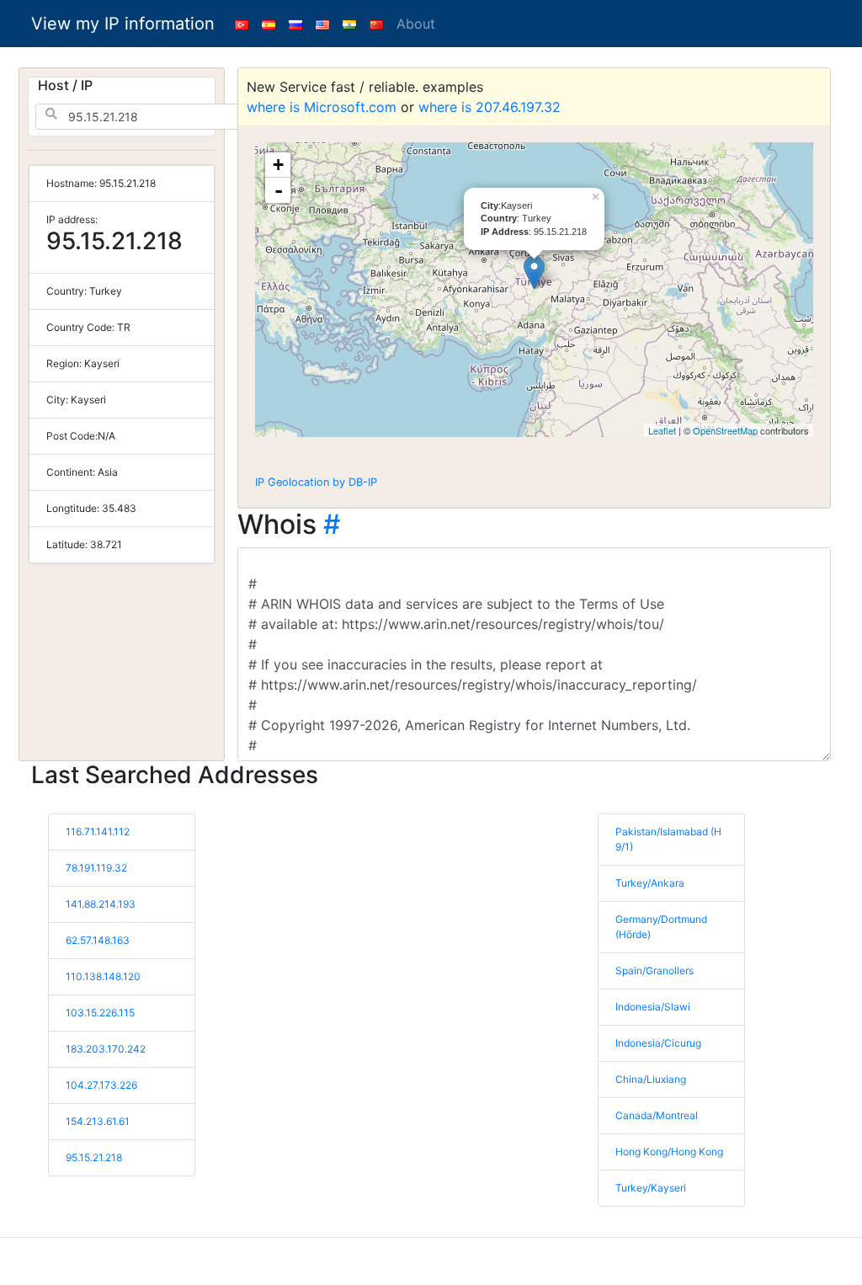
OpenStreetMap (725, 430)
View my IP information (123, 23)
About (415, 23)
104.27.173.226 (101, 1085)
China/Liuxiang (650, 1079)
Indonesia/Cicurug (658, 1043)
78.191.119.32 (96, 867)
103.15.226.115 (100, 1012)
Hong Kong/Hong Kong (669, 1151)
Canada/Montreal (656, 1115)
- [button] (279, 190)
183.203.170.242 (106, 1048)
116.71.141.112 (98, 831)
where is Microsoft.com (321, 107)
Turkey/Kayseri (650, 1187)
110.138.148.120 (103, 976)
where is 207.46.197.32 (489, 107)
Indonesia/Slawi (652, 1006)
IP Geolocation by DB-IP (316, 482)
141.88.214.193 (101, 904)
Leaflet (662, 430)
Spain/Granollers (654, 970)
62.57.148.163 (98, 940)
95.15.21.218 (94, 1157)
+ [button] (278, 164)
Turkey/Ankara (649, 883)
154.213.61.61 (98, 1121)
